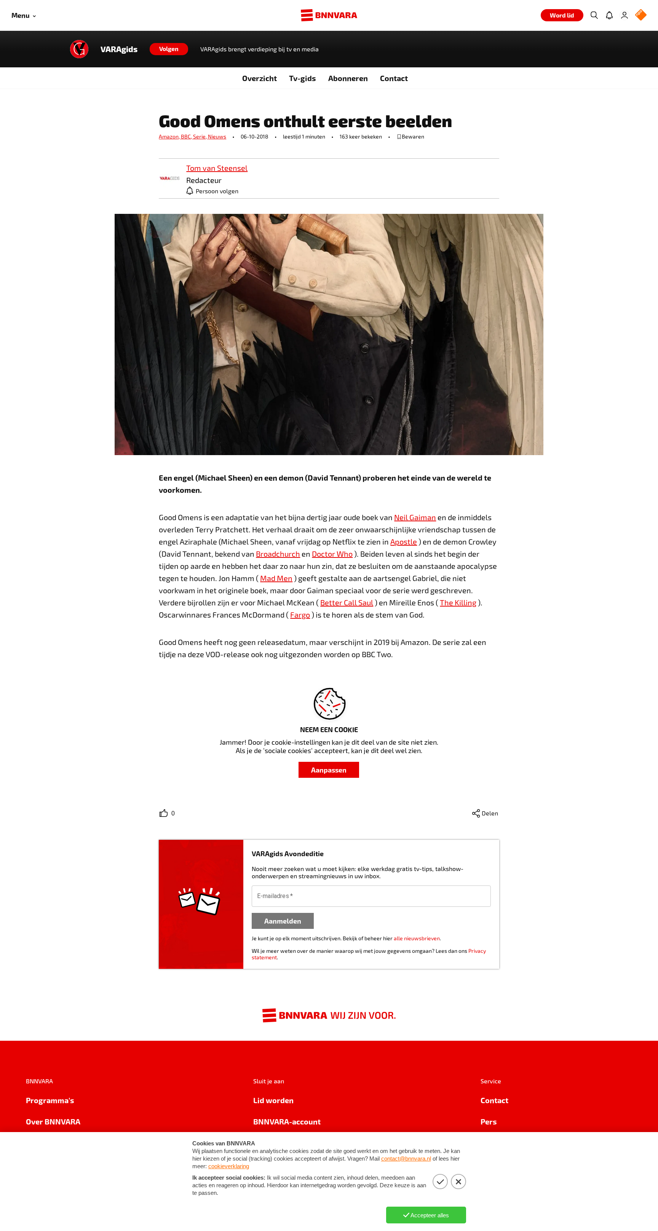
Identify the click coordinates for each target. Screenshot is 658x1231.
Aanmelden (282, 921)
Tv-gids (302, 78)
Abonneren (348, 78)
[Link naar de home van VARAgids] (79, 49)
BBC (187, 136)
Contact (394, 78)
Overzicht (259, 78)
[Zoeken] (594, 15)
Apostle (403, 541)
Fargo (300, 614)
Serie (200, 136)
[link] (169, 178)
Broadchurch (278, 553)
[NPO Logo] (641, 15)
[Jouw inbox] (609, 15)
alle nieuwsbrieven (417, 938)
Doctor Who (332, 553)
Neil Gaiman (415, 517)
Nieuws (217, 136)
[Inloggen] (624, 15)
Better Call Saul (346, 602)
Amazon (170, 136)
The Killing (458, 602)
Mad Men (276, 578)
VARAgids (119, 49)
